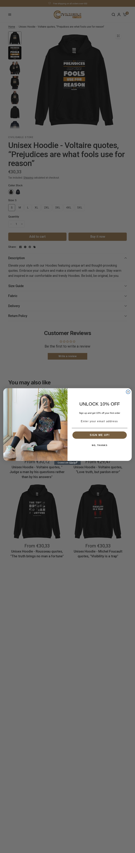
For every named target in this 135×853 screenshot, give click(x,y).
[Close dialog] (128, 392)
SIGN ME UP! (100, 435)
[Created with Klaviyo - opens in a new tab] (67, 463)
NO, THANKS (100, 445)
